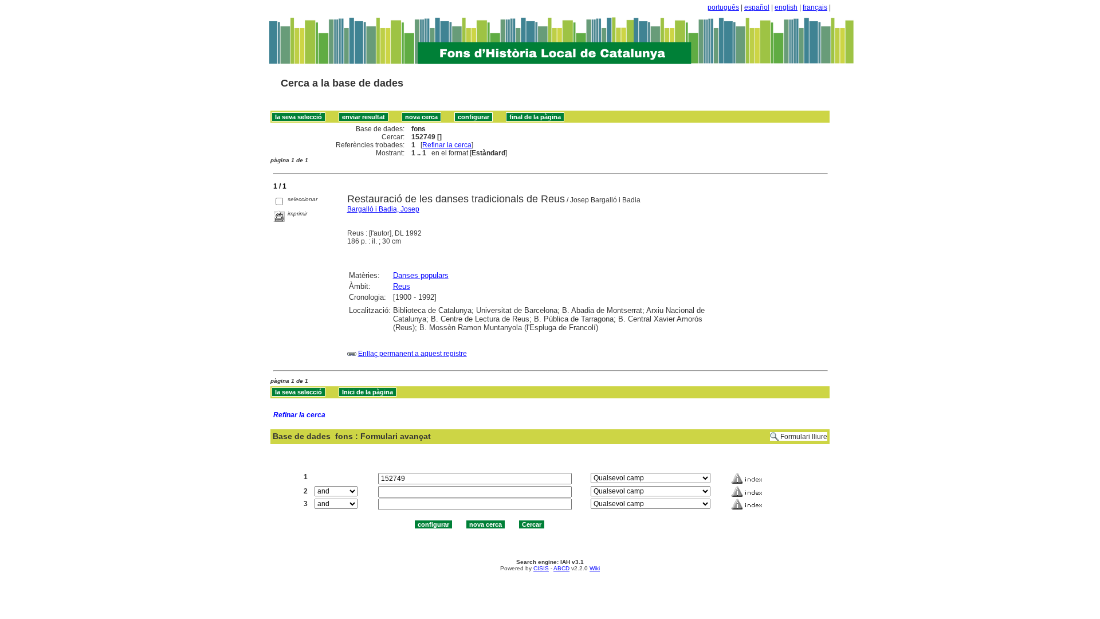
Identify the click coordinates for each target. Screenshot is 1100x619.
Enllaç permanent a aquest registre (412, 354)
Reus (401, 286)
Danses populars (421, 275)
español (756, 7)
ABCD (561, 568)
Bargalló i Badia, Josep (383, 209)
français (815, 7)
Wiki (595, 568)
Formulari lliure (803, 437)
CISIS (541, 568)
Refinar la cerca (447, 145)
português (723, 7)
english (786, 7)
